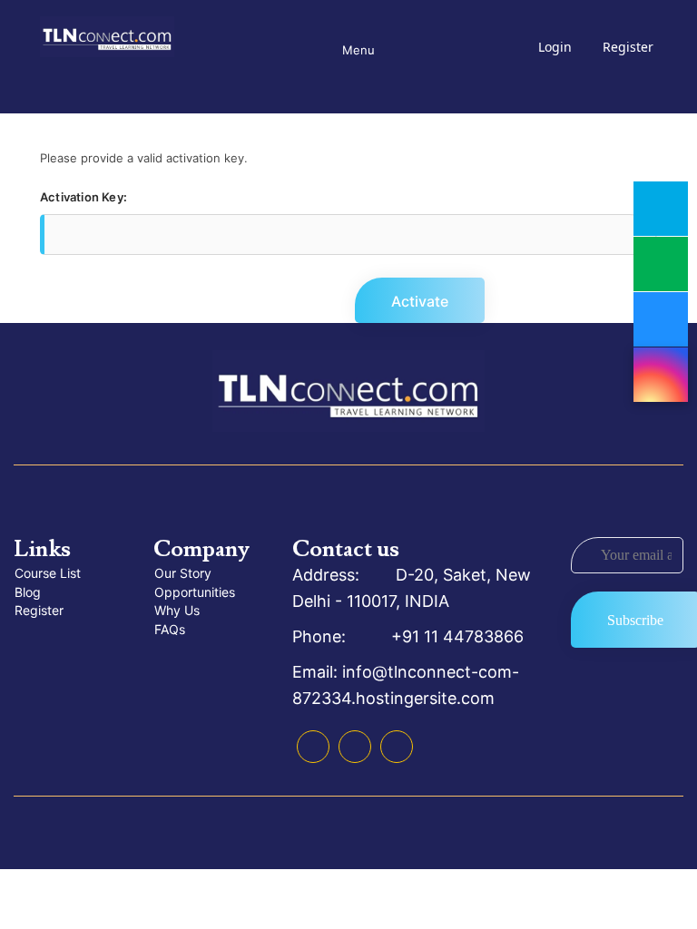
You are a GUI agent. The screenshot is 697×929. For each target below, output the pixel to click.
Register (628, 46)
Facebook (313, 746)
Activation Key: (83, 197)
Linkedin (355, 746)
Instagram (396, 746)
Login (555, 46)
